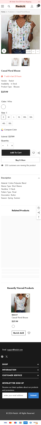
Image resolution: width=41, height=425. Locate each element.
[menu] (2, 6)
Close (39, 2)
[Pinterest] (2, 356)
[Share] (38, 153)
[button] (33, 51)
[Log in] (32, 6)
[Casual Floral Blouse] (20, 303)
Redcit (11, 81)
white (13, 326)
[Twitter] (6, 356)
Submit (33, 395)
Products (11, 12)
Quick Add (18, 333)
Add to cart (15, 152)
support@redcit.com (15, 349)
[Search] (9, 6)
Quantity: (5, 140)
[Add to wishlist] (33, 153)
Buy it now (20, 160)
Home (3, 12)
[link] (20, 273)
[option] (20, 34)
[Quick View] (27, 296)
